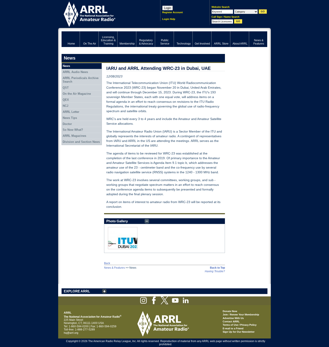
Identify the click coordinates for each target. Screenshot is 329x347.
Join (225, 314)
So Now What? (73, 129)
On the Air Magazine (77, 93)
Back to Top (217, 267)
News (66, 66)
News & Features (114, 267)
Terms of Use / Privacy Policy (239, 324)
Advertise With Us (233, 318)
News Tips (70, 118)
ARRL (105, 13)
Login (167, 8)
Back (107, 263)
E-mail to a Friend (233, 328)
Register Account (172, 12)
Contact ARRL (231, 321)
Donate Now (230, 311)
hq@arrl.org (71, 332)
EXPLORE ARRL (77, 291)
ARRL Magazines (74, 135)
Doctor (67, 124)
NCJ (65, 105)
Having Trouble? (215, 271)
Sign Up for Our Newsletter (238, 331)
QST (66, 87)
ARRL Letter (71, 112)
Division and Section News (81, 142)
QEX (66, 99)
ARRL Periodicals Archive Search (80, 79)
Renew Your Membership (244, 314)
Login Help (168, 19)
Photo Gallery (117, 221)
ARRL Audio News (75, 72)
